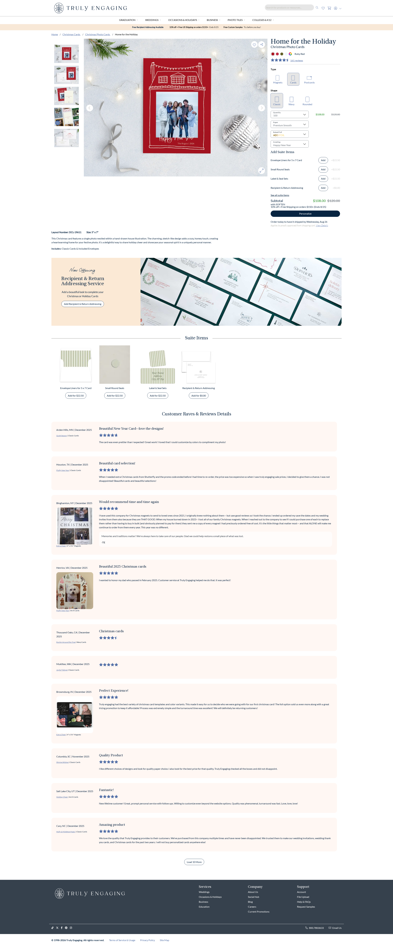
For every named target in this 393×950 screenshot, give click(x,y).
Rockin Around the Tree (65, 642)
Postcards (309, 82)
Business (212, 19)
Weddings (151, 19)
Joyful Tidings (61, 670)
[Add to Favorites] (254, 44)
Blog (250, 901)
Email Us (337, 927)
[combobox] (292, 7)
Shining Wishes (62, 762)
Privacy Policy (147, 940)
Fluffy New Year (62, 470)
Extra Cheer (61, 546)
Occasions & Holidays (182, 19)
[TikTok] (53, 927)
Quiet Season (61, 435)
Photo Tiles (235, 19)
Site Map (164, 940)
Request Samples (306, 906)
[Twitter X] (58, 927)
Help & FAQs (304, 901)
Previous (89, 108)
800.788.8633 (316, 927)
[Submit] (317, 7)
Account (301, 891)
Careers (252, 906)
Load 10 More (194, 861)
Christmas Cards (71, 34)
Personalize (305, 213)
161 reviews (296, 60)
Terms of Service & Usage (122, 940)
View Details (322, 225)
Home (54, 34)
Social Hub (253, 896)
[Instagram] (72, 927)
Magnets (277, 82)
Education (204, 906)
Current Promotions (258, 911)
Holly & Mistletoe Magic (65, 832)
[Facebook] (63, 927)
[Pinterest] (67, 927)
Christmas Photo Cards (97, 34)
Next (261, 108)
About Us (253, 891)
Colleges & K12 (261, 19)
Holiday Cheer (62, 797)
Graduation (127, 19)
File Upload (303, 896)
